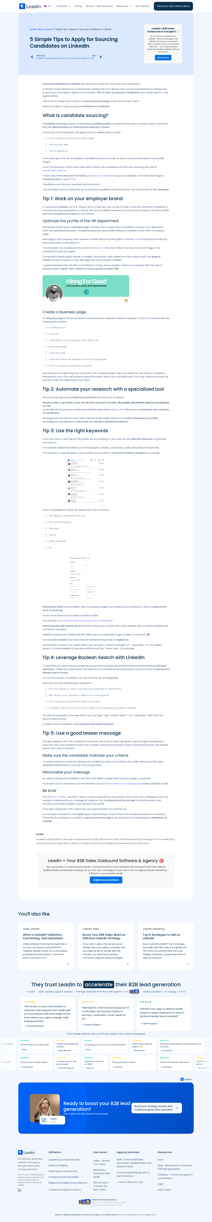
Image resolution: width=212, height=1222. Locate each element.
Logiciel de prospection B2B (63, 1159)
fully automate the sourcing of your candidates (85, 620)
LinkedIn (48, 29)
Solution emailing (57, 1165)
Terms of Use (125, 1214)
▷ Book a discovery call (130, 1182)
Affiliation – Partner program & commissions (175, 1176)
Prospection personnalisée (63, 1177)
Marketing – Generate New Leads (101, 1173)
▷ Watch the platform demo (64, 1189)
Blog (40, 29)
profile (137, 239)
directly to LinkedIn (101, 175)
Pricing (78, 6)
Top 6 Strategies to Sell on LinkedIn (161, 936)
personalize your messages (122, 783)
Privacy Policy (138, 1214)
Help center (164, 1189)
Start (160, 1159)
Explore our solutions (106, 880)
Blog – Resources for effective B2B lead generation (175, 1167)
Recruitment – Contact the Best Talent (101, 1186)
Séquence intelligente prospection (68, 1182)
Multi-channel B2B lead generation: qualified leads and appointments (134, 1163)
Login (160, 1184)
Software (62, 6)
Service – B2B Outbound (99, 6)
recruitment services (55, 170)
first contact (58, 797)
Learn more (163, 57)
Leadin (33, 29)
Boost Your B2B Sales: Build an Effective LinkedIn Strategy (104, 936)
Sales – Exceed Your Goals (101, 1162)
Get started (142, 6)
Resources (122, 6)
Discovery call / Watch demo (173, 6)
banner (98, 248)
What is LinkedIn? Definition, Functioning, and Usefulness (43, 936)
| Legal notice (150, 1214)
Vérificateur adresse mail (62, 1171)
